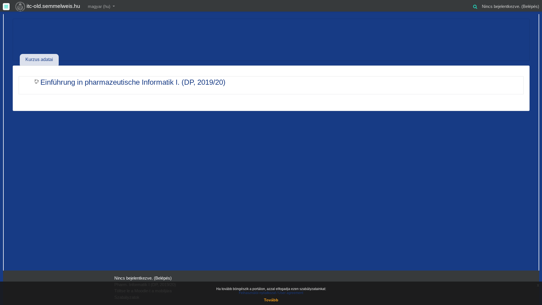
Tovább (271, 300)
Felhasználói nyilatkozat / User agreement (271, 293)
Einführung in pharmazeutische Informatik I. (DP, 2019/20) (133, 82)
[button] (475, 5)
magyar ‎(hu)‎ (100, 6)
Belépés (530, 6)
